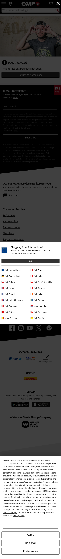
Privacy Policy (19, 515)
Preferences (30, 551)
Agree (30, 534)
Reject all (30, 542)
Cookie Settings (10, 512)
